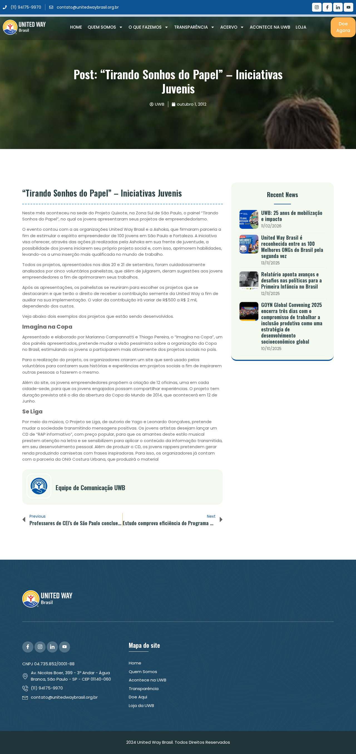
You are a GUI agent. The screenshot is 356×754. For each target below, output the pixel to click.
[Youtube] (348, 7)
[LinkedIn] (338, 7)
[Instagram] (317, 7)
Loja (301, 27)
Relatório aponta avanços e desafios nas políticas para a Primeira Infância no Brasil (291, 280)
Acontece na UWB (270, 27)
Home (76, 27)
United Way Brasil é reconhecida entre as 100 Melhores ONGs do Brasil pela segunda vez (292, 246)
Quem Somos (102, 27)
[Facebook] (327, 7)
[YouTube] (64, 647)
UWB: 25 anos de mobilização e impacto (291, 215)
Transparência (191, 27)
